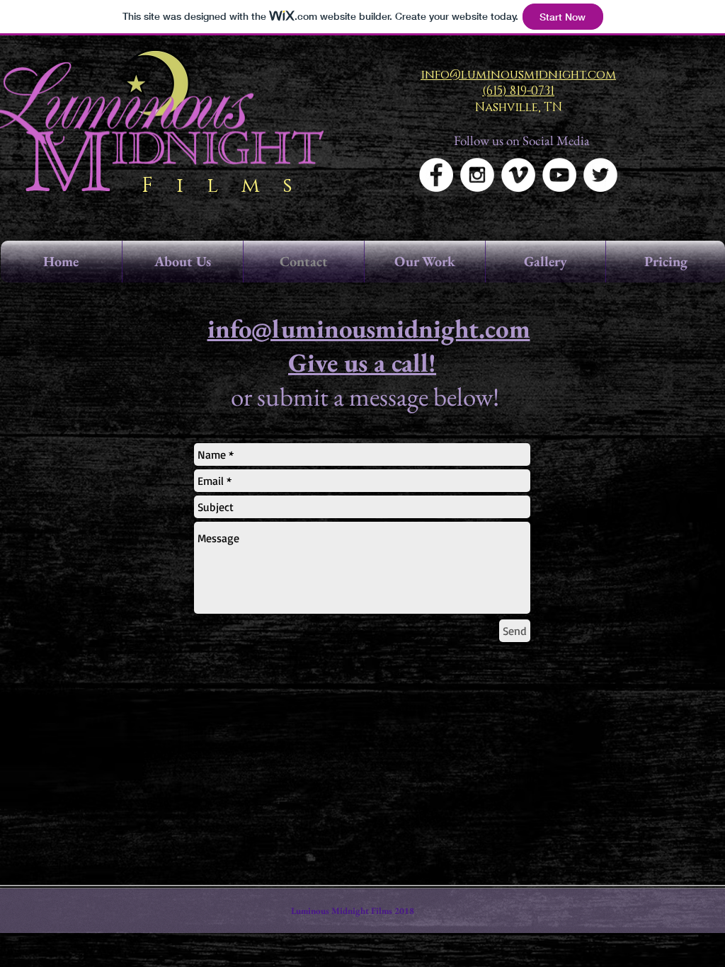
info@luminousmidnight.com (368, 328)
